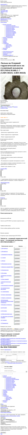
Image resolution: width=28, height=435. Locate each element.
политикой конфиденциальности (14, 362)
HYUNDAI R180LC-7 (8, 55)
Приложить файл (20, 360)
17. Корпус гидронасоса (6, 297)
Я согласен (3, 432)
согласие (7, 361)
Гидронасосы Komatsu (11, 31)
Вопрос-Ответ (9, 45)
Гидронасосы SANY (10, 35)
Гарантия (5, 39)
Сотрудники (8, 44)
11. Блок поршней (5, 279)
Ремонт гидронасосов (8, 37)
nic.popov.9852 (4, 168)
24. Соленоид (4, 320)
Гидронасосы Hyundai (10, 25)
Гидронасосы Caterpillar (11, 32)
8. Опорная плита (5, 270)
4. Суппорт (3, 257)
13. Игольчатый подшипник (7, 285)
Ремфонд (5, 42)
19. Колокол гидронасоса (6, 304)
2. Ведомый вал (4, 251)
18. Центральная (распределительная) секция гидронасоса (7, 301)
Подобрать (3, 423)
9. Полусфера (4, 273)
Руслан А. (3, 197)
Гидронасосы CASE (10, 34)
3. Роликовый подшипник (6, 254)
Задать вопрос (8, 18)
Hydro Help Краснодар (8, 51)
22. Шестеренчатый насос (6, 314)
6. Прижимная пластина (6, 263)
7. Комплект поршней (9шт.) (7, 266)
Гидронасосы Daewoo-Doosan (12, 26)
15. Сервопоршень (5, 291)
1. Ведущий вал (4, 248)
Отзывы (5, 49)
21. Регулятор (4, 310)
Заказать (8, 105)
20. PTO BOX (4, 307)
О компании (6, 43)
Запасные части (9, 36)
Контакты (3, 18)
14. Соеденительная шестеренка (5, 288)
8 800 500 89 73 (4, 4)
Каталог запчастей (7, 24)
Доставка (5, 38)
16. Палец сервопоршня (6, 294)
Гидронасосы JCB (10, 30)
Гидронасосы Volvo (10, 28)
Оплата (4, 41)
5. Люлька (3, 260)
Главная (5, 375)
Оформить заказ (4, 11)
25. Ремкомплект (4, 323)
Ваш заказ (5, 10)
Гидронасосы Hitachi (10, 29)
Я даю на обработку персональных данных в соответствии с (13, 362)
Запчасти (5, 53)
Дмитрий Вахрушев (5, 182)
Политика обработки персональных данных (10, 415)
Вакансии (8, 47)
